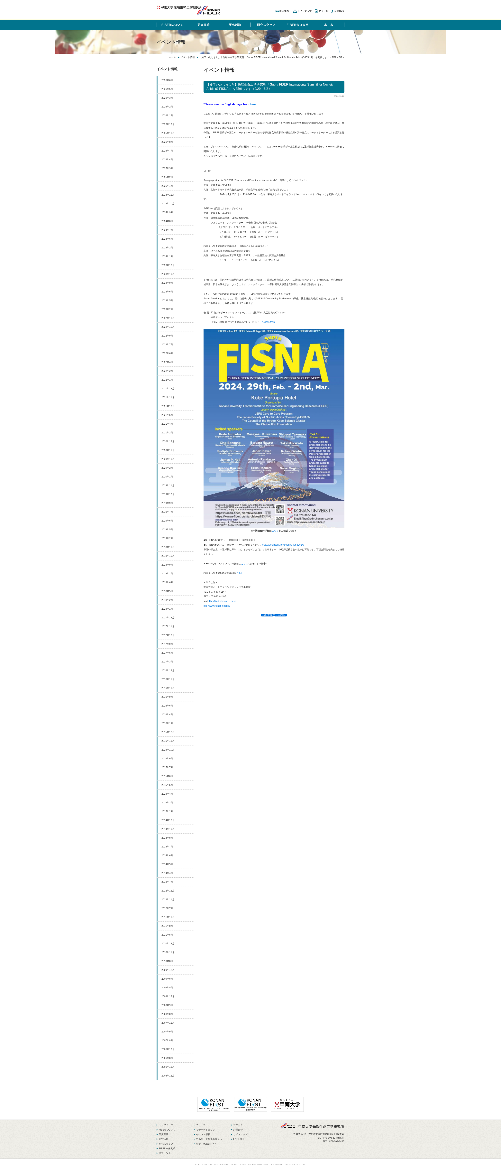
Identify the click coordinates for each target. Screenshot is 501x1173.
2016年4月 (167, 714)
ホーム (172, 57)
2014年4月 (167, 873)
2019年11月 (167, 485)
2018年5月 (167, 591)
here (253, 104)
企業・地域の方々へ (206, 1143)
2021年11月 (167, 397)
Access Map (268, 322)
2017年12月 (167, 617)
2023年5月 (167, 300)
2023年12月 (167, 265)
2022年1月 (167, 379)
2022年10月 (167, 327)
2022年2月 (167, 371)
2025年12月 (167, 124)
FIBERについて (167, 1129)
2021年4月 (167, 423)
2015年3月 (167, 802)
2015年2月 (167, 811)
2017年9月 (167, 644)
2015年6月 (167, 776)
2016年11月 (167, 679)
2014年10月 (167, 829)
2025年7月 (167, 150)
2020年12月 (167, 441)
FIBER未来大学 (167, 1148)
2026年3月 (167, 98)
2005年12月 (167, 1067)
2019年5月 (167, 529)
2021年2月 (167, 432)
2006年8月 (167, 1058)
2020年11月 (167, 450)
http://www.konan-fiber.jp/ (217, 606)
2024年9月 (167, 212)
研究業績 (163, 1134)
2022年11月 (167, 318)
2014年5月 (167, 864)
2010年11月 (167, 952)
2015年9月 (167, 758)
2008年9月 (167, 1005)
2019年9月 (167, 503)
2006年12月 (167, 1049)
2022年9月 (167, 335)
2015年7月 (167, 767)
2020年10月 (167, 459)
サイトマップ (304, 11)
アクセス (323, 11)
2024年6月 (167, 238)
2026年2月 (167, 106)
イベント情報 (188, 57)
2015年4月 (167, 793)
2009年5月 (167, 987)
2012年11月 (167, 899)
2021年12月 (167, 388)
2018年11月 (167, 547)
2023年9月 (167, 283)
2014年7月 (167, 846)
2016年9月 (167, 697)
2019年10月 (167, 494)
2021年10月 (167, 406)
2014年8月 (167, 837)
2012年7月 (167, 908)
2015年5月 (167, 785)
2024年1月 (167, 256)
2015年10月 (167, 749)
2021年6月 (167, 415)
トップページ (166, 1125)
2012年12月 (167, 890)
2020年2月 (167, 467)
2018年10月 (167, 556)
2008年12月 (167, 996)
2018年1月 (167, 608)
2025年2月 (167, 177)
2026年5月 (167, 89)
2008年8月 (167, 1014)
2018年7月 (167, 573)
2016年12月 (167, 670)
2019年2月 (167, 538)
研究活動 (163, 1139)
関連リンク (165, 1153)
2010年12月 (167, 943)
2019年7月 (167, 512)
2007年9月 (167, 1031)
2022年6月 (167, 353)
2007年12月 (167, 1022)
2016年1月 (167, 723)
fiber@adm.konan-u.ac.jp (222, 601)
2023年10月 (167, 274)
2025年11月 (167, 133)
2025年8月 (167, 142)
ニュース (200, 1125)
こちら (275, 530)
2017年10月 (167, 635)
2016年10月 (167, 688)
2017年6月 (167, 652)
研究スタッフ (166, 1143)
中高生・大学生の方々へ (209, 1139)
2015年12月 (167, 732)
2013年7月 (167, 882)
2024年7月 (167, 230)
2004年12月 (167, 1075)
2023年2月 (167, 309)
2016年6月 (167, 705)
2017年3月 (167, 661)
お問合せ (339, 11)
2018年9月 (167, 564)
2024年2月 (167, 247)
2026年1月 (167, 115)
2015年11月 (167, 741)
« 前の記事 (267, 615)
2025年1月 (167, 186)
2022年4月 (167, 362)
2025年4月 (167, 159)
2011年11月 (167, 917)
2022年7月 (167, 344)
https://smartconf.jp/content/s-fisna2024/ (283, 544)
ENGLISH (285, 11)
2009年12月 (167, 970)
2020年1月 (167, 476)
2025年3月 (167, 168)
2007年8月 (167, 1040)
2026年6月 (167, 80)
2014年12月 (167, 820)
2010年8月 (167, 961)
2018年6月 (167, 582)
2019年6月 (167, 520)
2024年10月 (167, 203)
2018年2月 (167, 600)
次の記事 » (281, 615)
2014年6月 (167, 855)
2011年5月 (167, 934)
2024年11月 (167, 194)
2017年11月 (167, 626)
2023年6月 (167, 291)
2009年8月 (167, 978)
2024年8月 (167, 221)
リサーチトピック (205, 1129)
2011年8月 (167, 926)
